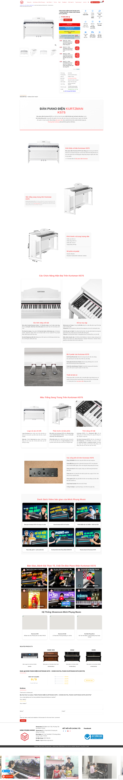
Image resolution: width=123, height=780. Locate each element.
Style (59, 2)
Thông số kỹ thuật (32, 96)
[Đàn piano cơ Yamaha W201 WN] (51, 656)
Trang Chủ (22, 5)
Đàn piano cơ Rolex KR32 (72, 664)
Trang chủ (29, 2)
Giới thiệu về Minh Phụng (38, 2)
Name (22, 711)
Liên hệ (84, 2)
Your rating (23, 699)
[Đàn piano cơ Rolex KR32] (72, 656)
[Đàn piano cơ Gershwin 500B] (93, 656)
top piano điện (80, 381)
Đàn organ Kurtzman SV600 (29, 664)
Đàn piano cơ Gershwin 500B (94, 664)
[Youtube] (68, 731)
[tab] (23, 96)
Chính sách (70, 2)
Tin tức (55, 2)
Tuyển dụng (78, 2)
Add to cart (68, 19)
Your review (23, 703)
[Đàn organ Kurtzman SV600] (29, 656)
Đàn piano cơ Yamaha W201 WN (51, 664)
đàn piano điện (59, 120)
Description (23, 96)
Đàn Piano (32, 5)
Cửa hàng (27, 5)
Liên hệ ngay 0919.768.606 (70, 91)
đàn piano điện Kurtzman (81, 158)
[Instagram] (70, 731)
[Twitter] (66, 731)
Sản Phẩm (49, 2)
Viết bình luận (89, 680)
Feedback (64, 2)
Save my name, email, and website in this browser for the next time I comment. (40, 717)
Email (63, 711)
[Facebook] (63, 731)
